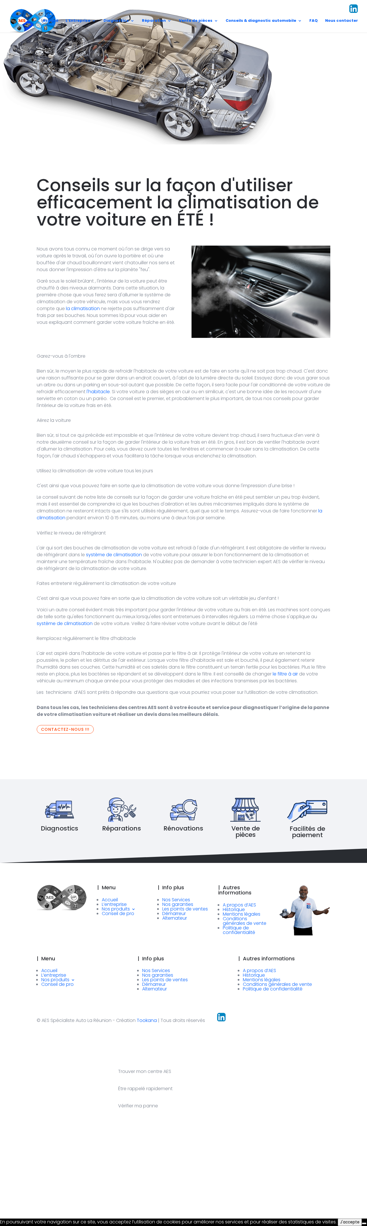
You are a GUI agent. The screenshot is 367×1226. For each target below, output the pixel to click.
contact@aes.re (280, 12)
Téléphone (167, 1189)
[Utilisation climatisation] (261, 334)
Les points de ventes (185, 909)
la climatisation (83, 308)
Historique (234, 909)
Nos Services (176, 899)
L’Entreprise (78, 21)
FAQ (313, 21)
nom (14, 1189)
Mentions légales (241, 914)
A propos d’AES (239, 905)
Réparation (154, 21)
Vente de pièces (195, 21)
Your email (117, 1189)
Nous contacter (341, 21)
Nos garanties (177, 904)
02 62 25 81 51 (188, 12)
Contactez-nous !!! (65, 729)
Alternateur (174, 918)
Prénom (66, 1189)
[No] (364, 1223)
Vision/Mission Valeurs (325, 9)
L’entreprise (114, 904)
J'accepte (350, 1222)
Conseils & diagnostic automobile (261, 21)
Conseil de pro (118, 913)
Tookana (147, 1020)
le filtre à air (285, 674)
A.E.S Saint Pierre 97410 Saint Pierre (232, 9)
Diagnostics (116, 21)
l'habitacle (98, 391)
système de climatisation (114, 554)
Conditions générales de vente (244, 921)
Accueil (50, 21)
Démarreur (174, 913)
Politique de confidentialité (239, 930)
